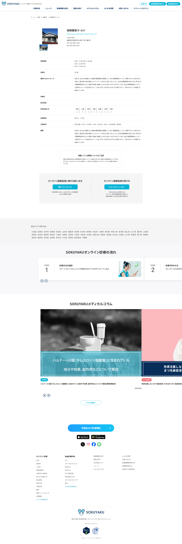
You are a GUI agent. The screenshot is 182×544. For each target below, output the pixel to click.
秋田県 (58, 231)
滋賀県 (64, 234)
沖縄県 (84, 237)
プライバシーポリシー (91, 524)
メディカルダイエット (71, 464)
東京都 (107, 231)
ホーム (33, 17)
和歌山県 (96, 234)
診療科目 (36, 8)
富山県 (127, 231)
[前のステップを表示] (42, 280)
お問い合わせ (123, 8)
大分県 (64, 237)
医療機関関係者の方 (157, 4)
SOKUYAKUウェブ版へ (116, 187)
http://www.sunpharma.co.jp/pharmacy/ (81, 34)
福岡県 (45, 17)
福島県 (70, 231)
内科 (37, 460)
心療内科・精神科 (41, 473)
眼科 (37, 490)
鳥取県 (102, 234)
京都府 (70, 234)
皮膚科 (38, 464)
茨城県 (76, 231)
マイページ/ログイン (141, 8)
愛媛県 (145, 234)
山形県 (64, 231)
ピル (66, 460)
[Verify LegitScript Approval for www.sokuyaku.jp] (86, 531)
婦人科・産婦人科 (41, 477)
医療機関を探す (62, 8)
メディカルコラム (93, 8)
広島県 (121, 234)
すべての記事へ (91, 403)
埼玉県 (95, 231)
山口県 (127, 234)
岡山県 (115, 234)
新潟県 (121, 231)
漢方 (66, 483)
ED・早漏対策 (69, 473)
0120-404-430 (66, 187)
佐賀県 (46, 237)
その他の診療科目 (70, 486)
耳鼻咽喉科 (40, 470)
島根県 (109, 234)
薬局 (38, 17)
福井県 (139, 231)
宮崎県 (70, 237)
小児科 (38, 467)
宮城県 (52, 231)
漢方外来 (39, 483)
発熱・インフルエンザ (42, 493)
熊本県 (58, 237)
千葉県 (101, 231)
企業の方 (144, 4)
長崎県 (52, 237)
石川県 (133, 231)
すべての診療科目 (42, 499)
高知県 (34, 237)
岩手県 (46, 231)
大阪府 (76, 234)
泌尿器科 (39, 496)
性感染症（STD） (70, 477)
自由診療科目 (70, 456)
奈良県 (89, 234)
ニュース (48, 8)
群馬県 (89, 231)
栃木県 (82, 231)
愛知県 (52, 234)
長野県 (34, 234)
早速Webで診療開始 (91, 427)
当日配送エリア (98, 463)
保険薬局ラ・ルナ (55, 17)
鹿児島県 (77, 237)
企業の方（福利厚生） (128, 469)
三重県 (58, 234)
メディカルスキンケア (71, 480)
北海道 (34, 231)
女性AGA (68, 470)
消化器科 (39, 480)
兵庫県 (82, 234)
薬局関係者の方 (173, 4)
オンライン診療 (41, 456)
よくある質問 (108, 8)
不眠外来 (39, 486)
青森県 (40, 231)
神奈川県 (114, 231)
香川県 (139, 234)
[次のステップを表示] (46, 280)
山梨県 (145, 231)
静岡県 (46, 234)
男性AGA (68, 467)
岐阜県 (40, 234)
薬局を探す (77, 8)
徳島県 (133, 234)
